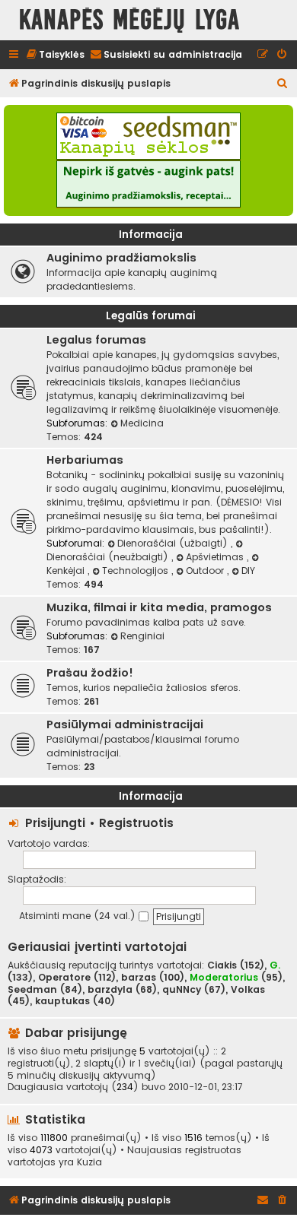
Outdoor (206, 570)
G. (275, 965)
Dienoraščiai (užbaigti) (174, 543)
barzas (138, 978)
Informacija (151, 234)
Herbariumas (84, 460)
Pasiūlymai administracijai (124, 724)
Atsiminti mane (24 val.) (79, 915)
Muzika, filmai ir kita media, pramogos (159, 607)
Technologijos (136, 570)
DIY (248, 570)
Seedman (32, 990)
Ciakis (222, 965)
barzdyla (110, 990)
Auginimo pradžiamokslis (121, 257)
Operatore (64, 978)
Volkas (248, 990)
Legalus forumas (96, 339)
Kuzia (89, 1162)
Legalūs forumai (151, 316)
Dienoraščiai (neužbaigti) (108, 556)
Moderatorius (224, 977)
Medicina (142, 423)
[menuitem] (55, 55)
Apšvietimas (216, 556)
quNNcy (181, 990)
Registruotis (136, 823)
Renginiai (142, 635)
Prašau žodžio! (89, 672)
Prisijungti (55, 823)
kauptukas (62, 1001)
